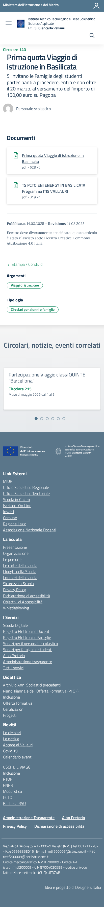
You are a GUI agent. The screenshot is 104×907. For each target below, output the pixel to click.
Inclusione (11, 697)
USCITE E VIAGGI (17, 767)
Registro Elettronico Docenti (26, 631)
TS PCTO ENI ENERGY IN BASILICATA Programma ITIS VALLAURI (53, 188)
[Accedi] (96, 6)
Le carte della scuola (20, 565)
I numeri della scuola (20, 578)
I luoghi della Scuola (19, 571)
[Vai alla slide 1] (36, 418)
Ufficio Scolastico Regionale (26, 487)
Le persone (12, 559)
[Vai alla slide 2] (41, 418)
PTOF (7, 779)
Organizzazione (16, 553)
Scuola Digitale (15, 625)
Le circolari (12, 733)
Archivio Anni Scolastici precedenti (32, 685)
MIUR (7, 481)
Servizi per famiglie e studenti (27, 650)
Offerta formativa (17, 703)
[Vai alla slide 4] (52, 418)
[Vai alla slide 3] (47, 418)
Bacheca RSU (14, 803)
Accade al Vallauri (18, 745)
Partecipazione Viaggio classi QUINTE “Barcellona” (47, 378)
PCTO (7, 797)
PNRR (8, 785)
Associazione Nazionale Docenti (29, 530)
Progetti (9, 715)
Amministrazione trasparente (27, 662)
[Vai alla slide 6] (63, 418)
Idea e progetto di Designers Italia (73, 887)
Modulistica (12, 791)
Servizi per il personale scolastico (30, 643)
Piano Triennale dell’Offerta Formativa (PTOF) (41, 691)
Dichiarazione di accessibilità (26, 596)
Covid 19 (10, 751)
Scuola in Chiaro (16, 499)
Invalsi (8, 512)
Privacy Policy (14, 590)
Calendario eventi (17, 757)
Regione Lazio (14, 524)
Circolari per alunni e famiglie (33, 309)
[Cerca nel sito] (92, 36)
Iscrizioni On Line (17, 506)
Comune (10, 518)
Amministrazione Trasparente (29, 818)
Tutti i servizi (13, 668)
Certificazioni (13, 709)
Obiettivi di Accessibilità (22, 602)
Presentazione (15, 547)
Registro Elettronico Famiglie (27, 637)
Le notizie (11, 739)
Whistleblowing (16, 608)
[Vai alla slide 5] (58, 418)
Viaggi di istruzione (25, 285)
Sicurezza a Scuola (18, 584)
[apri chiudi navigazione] (9, 23)
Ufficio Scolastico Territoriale (26, 493)
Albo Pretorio (14, 656)
